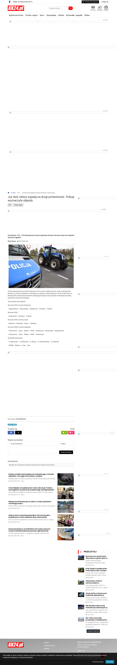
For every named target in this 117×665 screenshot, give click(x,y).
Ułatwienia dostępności (91, 2)
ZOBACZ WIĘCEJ (93, 631)
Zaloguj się (104, 2)
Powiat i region (18, 205)
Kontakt (46, 643)
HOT (10, 205)
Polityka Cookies (49, 645)
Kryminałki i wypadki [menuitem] (74, 15)
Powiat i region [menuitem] (31, 15)
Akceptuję (110, 662)
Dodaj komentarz (66, 452)
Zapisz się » (81, 650)
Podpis (62, 444)
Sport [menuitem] (42, 15)
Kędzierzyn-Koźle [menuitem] (16, 15)
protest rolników (12, 424)
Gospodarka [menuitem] (51, 15)
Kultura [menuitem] (61, 15)
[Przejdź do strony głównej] (19, 8)
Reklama (46, 648)
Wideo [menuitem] (87, 15)
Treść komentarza (16, 444)
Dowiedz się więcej (98, 662)
